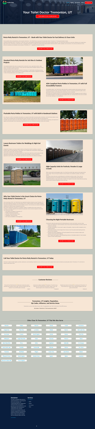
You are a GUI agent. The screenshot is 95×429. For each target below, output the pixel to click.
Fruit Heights (21, 360)
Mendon (7, 325)
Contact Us (88, 2)
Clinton (66, 347)
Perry (21, 343)
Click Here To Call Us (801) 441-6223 (45, 48)
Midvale (51, 347)
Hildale (51, 330)
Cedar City (51, 351)
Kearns (66, 330)
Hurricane (6, 334)
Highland (51, 343)
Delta (36, 343)
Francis (21, 334)
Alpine (66, 356)
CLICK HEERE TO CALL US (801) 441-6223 (47, 16)
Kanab (51, 325)
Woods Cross (36, 356)
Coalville (21, 347)
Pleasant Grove (6, 356)
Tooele (66, 325)
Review (72, 2)
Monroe (36, 325)
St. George (81, 343)
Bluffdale (21, 351)
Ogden (51, 356)
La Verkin (36, 330)
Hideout (66, 338)
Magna (36, 351)
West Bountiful (6, 343)
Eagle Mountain (21, 338)
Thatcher (6, 351)
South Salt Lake (7, 347)
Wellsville (66, 343)
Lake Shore (66, 351)
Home (68, 2)
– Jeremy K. (84, 289)
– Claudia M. (56, 289)
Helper (21, 325)
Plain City (21, 330)
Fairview (51, 338)
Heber (36, 338)
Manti (81, 338)
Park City (81, 334)
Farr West (81, 347)
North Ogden (21, 356)
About (82, 2)
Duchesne (81, 325)
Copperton (6, 330)
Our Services (31, 405)
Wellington (6, 338)
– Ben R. (28, 289)
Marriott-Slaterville (6, 360)
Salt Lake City (81, 330)
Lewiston (81, 356)
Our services (77, 2)
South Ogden (36, 334)
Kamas (66, 334)
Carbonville (36, 347)
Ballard (81, 351)
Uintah (51, 334)
